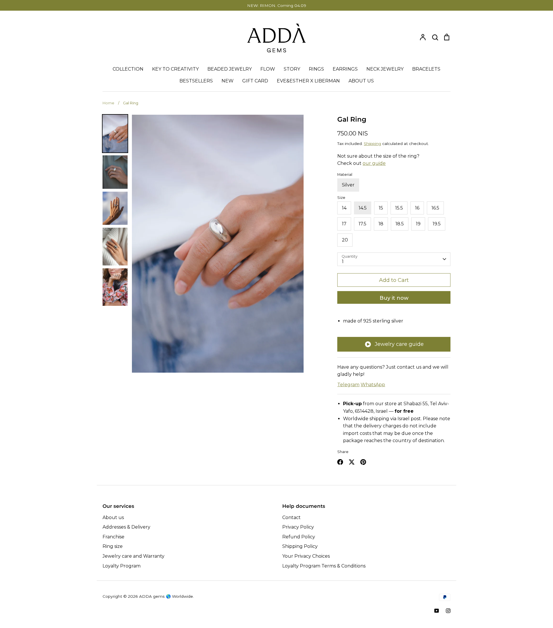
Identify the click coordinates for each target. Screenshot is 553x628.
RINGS (316, 69)
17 (344, 224)
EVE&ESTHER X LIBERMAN (308, 81)
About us (113, 517)
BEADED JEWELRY (229, 69)
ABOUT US (361, 81)
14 (344, 208)
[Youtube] (436, 610)
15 (381, 208)
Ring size (113, 546)
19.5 (437, 224)
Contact (291, 517)
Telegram (348, 384)
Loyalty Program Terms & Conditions (323, 566)
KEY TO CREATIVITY (175, 69)
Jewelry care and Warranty (133, 556)
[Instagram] (448, 610)
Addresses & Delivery (126, 527)
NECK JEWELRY (385, 69)
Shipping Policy (300, 546)
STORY (292, 69)
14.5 (363, 208)
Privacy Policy (298, 527)
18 (380, 224)
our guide (374, 163)
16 (417, 208)
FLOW (267, 69)
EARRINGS (345, 69)
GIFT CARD (255, 81)
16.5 (435, 208)
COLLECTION (128, 69)
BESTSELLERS (196, 81)
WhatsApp (373, 384)
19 (418, 224)
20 (345, 240)
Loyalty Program (122, 566)
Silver (348, 185)
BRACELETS (426, 69)
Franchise (113, 537)
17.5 (362, 224)
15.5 (399, 208)
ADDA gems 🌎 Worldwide (166, 596)
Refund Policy (298, 537)
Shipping (372, 143)
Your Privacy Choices (306, 556)
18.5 (399, 224)
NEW (227, 81)
